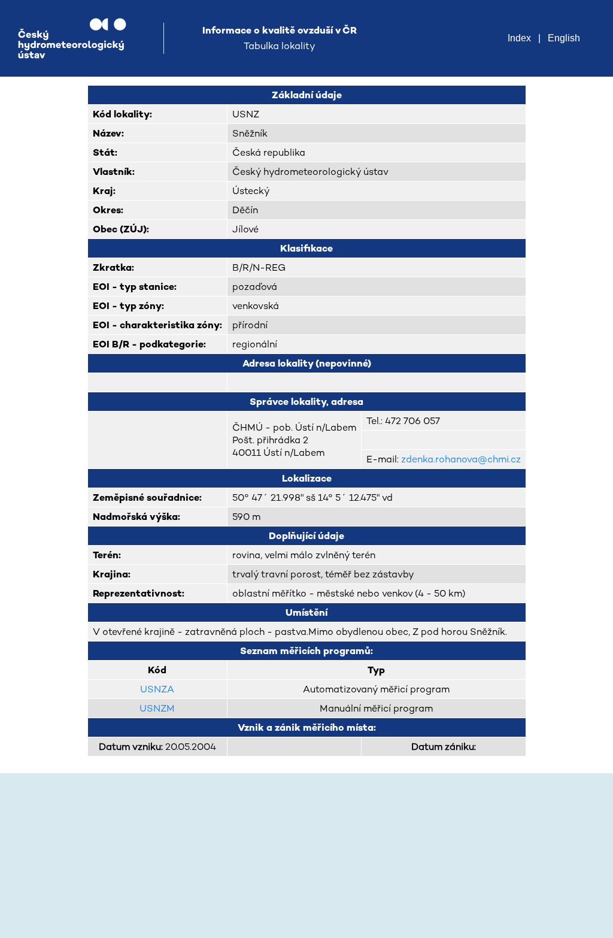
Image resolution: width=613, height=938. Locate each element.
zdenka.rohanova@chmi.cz (461, 459)
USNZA (157, 689)
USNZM (157, 708)
